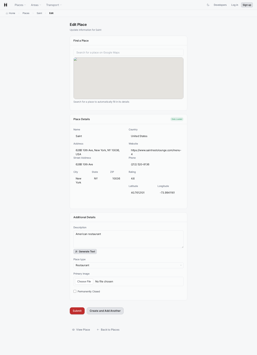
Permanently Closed (89, 291)
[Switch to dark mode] (208, 5)
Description (79, 227)
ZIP (112, 171)
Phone (132, 157)
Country (133, 129)
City (75, 171)
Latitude (133, 185)
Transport (52, 5)
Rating (132, 171)
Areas (34, 5)
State (95, 171)
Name (76, 129)
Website (133, 143)
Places (19, 5)
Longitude (163, 185)
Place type (79, 259)
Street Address (82, 157)
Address (78, 143)
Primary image (81, 273)
